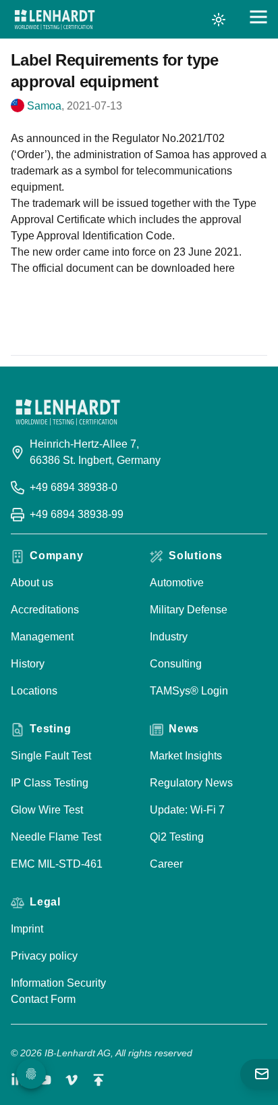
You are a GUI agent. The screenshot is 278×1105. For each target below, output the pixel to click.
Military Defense (188, 609)
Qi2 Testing (177, 837)
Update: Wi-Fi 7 (187, 810)
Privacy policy (44, 956)
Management (42, 636)
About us (32, 582)
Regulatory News (191, 783)
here (224, 268)
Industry (169, 636)
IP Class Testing (49, 783)
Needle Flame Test (56, 837)
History (28, 663)
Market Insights (186, 755)
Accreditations (45, 609)
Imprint (27, 929)
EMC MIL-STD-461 (57, 864)
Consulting (176, 663)
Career (166, 864)
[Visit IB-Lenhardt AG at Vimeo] (71, 1080)
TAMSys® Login (189, 691)
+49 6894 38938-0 (73, 487)
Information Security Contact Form (58, 991)
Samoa (44, 106)
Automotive (177, 582)
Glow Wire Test (47, 810)
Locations (34, 691)
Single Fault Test (51, 755)
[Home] (55, 19)
